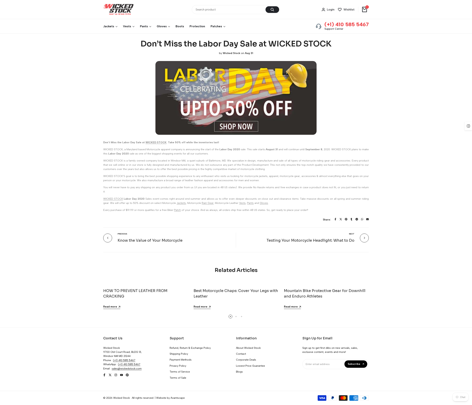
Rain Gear (208, 203)
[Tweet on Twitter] (340, 219)
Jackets (181, 203)
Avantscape (178, 397)
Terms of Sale (178, 377)
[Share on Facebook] (335, 219)
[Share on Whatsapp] (362, 219)
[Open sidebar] (468, 125)
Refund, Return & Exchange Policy (190, 348)
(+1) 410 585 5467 (346, 24)
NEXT (351, 234)
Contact (241, 353)
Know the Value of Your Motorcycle (150, 240)
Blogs (239, 371)
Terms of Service (180, 371)
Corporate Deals (246, 359)
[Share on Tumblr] (351, 219)
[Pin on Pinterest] (346, 219)
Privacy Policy (178, 365)
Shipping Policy (179, 353)
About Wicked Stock (248, 348)
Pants (250, 203)
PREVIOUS (122, 234)
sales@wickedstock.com (127, 368)
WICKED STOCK (113, 198)
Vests (242, 203)
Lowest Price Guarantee (250, 365)
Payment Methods (181, 359)
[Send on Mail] (367, 219)
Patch (177, 210)
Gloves (264, 203)
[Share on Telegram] (356, 219)
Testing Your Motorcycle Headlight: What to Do (310, 240)
